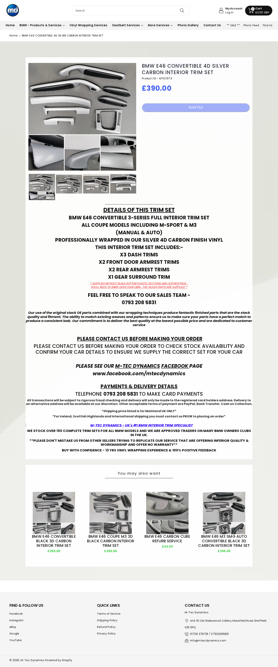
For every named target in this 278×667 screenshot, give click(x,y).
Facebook (16, 614)
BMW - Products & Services (40, 25)
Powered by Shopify (58, 660)
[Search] (182, 10)
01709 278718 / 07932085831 (209, 634)
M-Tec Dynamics (32, 660)
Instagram (16, 620)
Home (13, 35)
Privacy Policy (106, 633)
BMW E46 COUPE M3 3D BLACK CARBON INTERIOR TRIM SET (110, 541)
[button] (258, 10)
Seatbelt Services (126, 25)
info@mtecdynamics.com (208, 640)
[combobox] (131, 10)
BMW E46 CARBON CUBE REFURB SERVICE (167, 538)
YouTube (15, 640)
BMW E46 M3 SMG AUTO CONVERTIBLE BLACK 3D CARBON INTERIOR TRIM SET (224, 541)
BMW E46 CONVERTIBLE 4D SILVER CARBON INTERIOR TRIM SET (185, 69)
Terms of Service (108, 614)
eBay (12, 627)
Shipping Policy (107, 620)
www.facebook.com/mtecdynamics (139, 373)
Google (14, 633)
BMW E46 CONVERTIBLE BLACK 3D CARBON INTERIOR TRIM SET (54, 541)
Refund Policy (106, 627)
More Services (159, 25)
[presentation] (25, 186)
